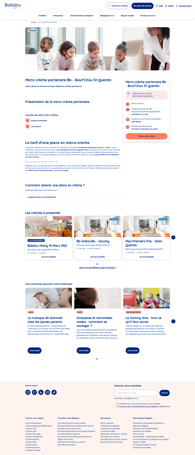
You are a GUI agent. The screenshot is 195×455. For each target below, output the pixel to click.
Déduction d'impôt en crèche (113, 434)
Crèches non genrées (110, 428)
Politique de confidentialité (145, 428)
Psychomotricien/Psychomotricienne (75, 437)
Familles (42, 15)
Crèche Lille (30, 428)
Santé (31, 312)
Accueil (33, 22)
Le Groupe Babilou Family (144, 445)
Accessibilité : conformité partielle (148, 437)
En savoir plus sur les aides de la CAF (41, 162)
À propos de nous (147, 15)
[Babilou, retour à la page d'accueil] (13, 6)
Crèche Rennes (32, 447)
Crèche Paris (31, 445)
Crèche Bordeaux (33, 423)
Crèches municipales (110, 426)
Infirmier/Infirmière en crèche (71, 442)
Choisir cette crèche (146, 136)
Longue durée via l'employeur (42, 197)
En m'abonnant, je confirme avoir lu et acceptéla (143, 405)
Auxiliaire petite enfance (69, 434)
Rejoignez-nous (106, 15)
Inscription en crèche (110, 437)
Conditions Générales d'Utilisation (148, 423)
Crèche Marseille (33, 434)
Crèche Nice (30, 442)
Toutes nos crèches (119, 6)
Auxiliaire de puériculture (69, 428)
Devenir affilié (139, 442)
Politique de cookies (142, 431)
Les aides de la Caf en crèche (113, 439)
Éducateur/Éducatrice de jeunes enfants (76, 431)
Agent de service (65, 439)
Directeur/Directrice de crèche (72, 423)
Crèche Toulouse (33, 450)
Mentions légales (140, 426)
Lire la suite (34, 350)
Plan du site (138, 434)
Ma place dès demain (142, 6)
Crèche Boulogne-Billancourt (38, 426)
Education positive (133, 312)
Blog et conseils (127, 15)
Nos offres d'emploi (66, 445)
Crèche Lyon (31, 431)
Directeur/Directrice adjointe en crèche (76, 426)
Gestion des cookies (142, 447)
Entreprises (58, 15)
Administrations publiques (81, 15)
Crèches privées (107, 431)
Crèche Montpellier (34, 437)
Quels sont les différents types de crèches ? (97, 268)
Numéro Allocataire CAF (111, 442)
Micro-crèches (106, 423)
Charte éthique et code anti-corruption (151, 439)
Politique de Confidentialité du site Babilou (138, 406)
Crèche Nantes (32, 439)
